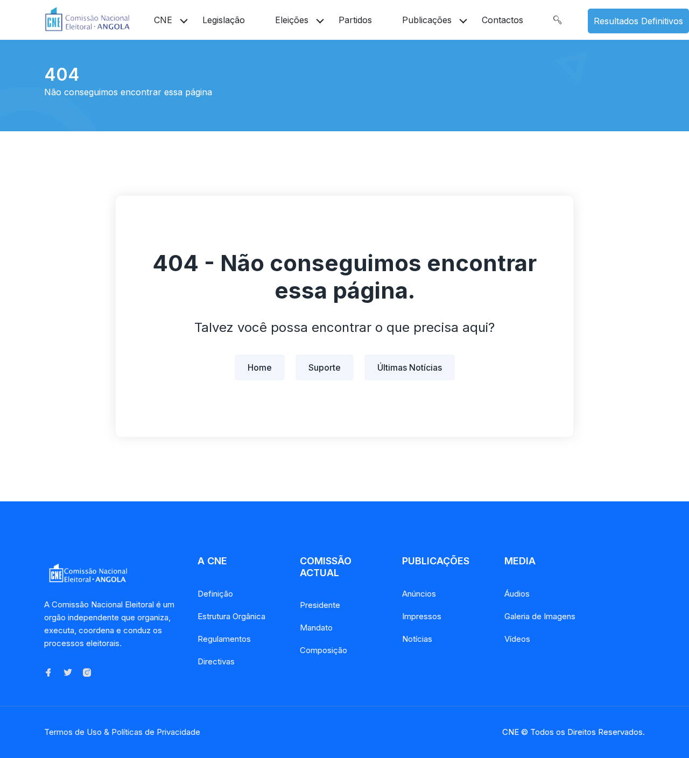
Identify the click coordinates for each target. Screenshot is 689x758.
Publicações (427, 20)
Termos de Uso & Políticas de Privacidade (122, 732)
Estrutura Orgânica (231, 616)
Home (260, 367)
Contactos (502, 20)
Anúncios (419, 594)
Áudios (517, 594)
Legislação (223, 20)
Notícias (417, 639)
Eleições (291, 20)
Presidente (320, 605)
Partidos (355, 20)
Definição (215, 594)
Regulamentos (224, 639)
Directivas (216, 661)
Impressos (421, 616)
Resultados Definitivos (638, 21)
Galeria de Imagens (539, 616)
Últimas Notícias (409, 367)
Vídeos (517, 639)
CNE (163, 20)
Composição (323, 650)
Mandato (316, 627)
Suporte (324, 367)
